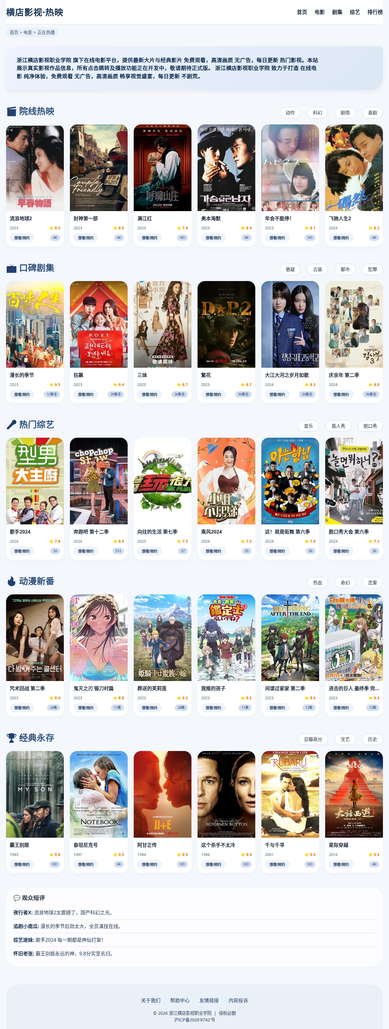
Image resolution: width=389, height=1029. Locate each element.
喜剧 (372, 113)
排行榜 (375, 12)
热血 (317, 582)
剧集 (337, 12)
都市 (345, 269)
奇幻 (345, 582)
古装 (317, 269)
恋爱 (372, 582)
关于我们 (150, 1000)
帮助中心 (180, 1000)
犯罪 (372, 269)
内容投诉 (238, 1000)
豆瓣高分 (313, 739)
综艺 (355, 12)
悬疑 (290, 269)
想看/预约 (22, 238)
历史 (372, 739)
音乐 (308, 426)
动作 (290, 113)
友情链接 (209, 1000)
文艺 (345, 739)
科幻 (317, 113)
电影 (320, 12)
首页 (302, 12)
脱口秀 (370, 426)
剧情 (345, 113)
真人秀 (338, 426)
